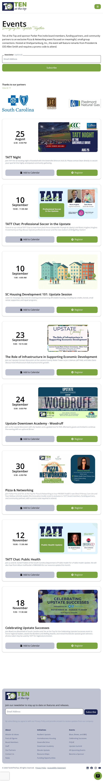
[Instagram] (95, 768)
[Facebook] (91, 768)
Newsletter (9, 54)
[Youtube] (99, 768)
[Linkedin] (87, 768)
